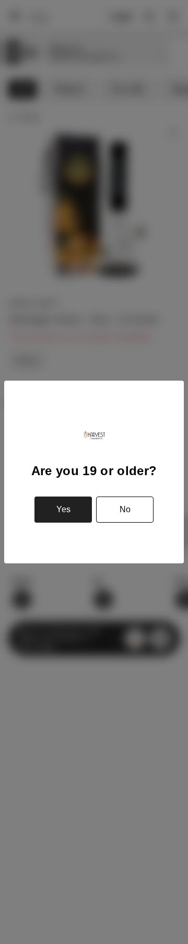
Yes (63, 509)
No (125, 509)
